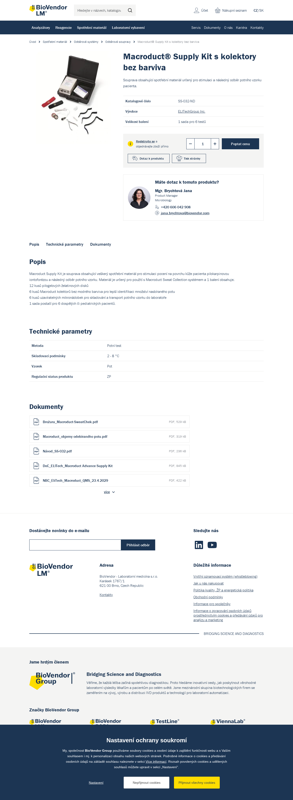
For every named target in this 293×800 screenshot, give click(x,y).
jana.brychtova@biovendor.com (185, 213)
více (107, 492)
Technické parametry (64, 244)
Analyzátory (41, 27)
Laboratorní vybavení (128, 27)
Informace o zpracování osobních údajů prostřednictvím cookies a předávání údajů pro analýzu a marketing (228, 615)
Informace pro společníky (212, 603)
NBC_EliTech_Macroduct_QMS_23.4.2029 (114, 480)
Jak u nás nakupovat (208, 583)
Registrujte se (145, 141)
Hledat (130, 10)
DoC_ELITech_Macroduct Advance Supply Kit (114, 465)
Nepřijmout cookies (146, 782)
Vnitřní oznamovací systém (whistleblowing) (225, 576)
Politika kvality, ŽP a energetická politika (223, 590)
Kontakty (257, 27)
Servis (196, 27)
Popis (34, 244)
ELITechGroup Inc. (191, 111)
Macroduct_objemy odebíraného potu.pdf (114, 436)
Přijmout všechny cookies (197, 782)
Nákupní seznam (234, 10)
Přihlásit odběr (138, 545)
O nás (228, 27)
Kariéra (241, 27)
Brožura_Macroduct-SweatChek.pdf (114, 421)
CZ (256, 10)
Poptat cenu (240, 143)
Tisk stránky (192, 158)
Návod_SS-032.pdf (114, 451)
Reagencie (63, 27)
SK (261, 10)
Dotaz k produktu (152, 158)
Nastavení (96, 782)
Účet (204, 10)
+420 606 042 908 (175, 207)
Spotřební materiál (91, 27)
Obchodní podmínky (208, 597)
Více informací (156, 761)
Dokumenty (212, 27)
